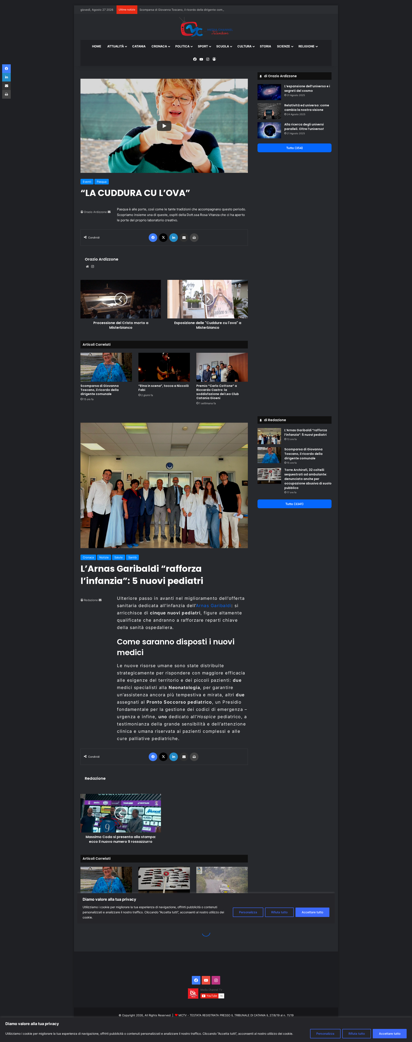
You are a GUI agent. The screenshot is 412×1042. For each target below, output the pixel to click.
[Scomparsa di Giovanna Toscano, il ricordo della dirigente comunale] (106, 367)
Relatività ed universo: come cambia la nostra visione (306, 107)
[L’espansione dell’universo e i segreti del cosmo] (269, 92)
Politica (182, 46)
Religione (306, 46)
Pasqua (101, 181)
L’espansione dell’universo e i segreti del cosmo (307, 88)
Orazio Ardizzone (95, 212)
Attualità (115, 46)
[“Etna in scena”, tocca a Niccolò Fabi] (164, 367)
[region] (206, 1029)
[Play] (164, 126)
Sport (203, 46)
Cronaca (159, 46)
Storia (265, 46)
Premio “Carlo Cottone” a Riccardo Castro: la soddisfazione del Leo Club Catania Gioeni (217, 392)
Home (96, 46)
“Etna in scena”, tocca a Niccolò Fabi (163, 388)
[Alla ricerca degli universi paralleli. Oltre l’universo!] (269, 130)
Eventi (87, 181)
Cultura (244, 46)
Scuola (222, 46)
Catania (138, 46)
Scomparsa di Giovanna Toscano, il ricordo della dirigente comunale (184, 9)
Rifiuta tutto (356, 1033)
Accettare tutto (389, 1033)
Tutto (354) (294, 148)
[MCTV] (206, 27)
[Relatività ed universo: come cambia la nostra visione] (269, 111)
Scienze (283, 46)
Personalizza (325, 1033)
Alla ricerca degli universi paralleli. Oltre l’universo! (304, 126)
